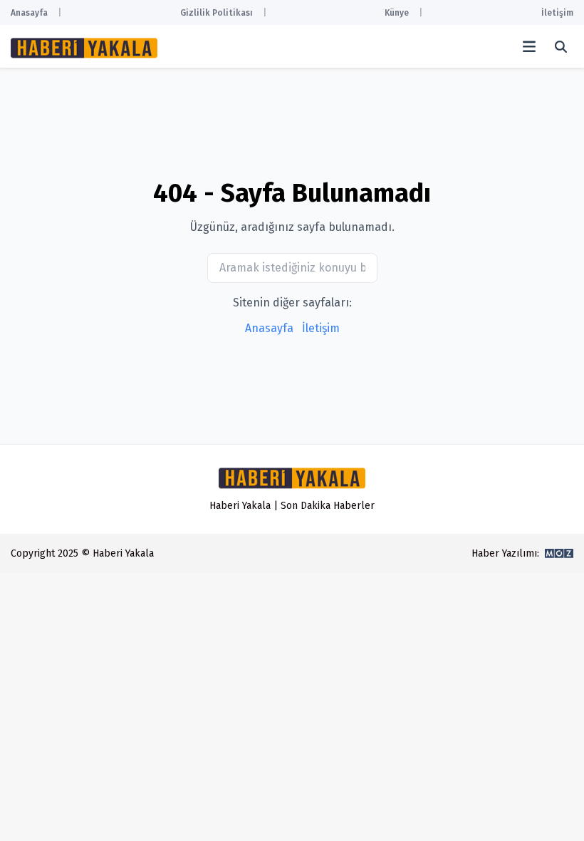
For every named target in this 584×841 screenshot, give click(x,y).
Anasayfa (29, 13)
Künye (397, 13)
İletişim (557, 13)
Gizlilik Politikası (216, 13)
